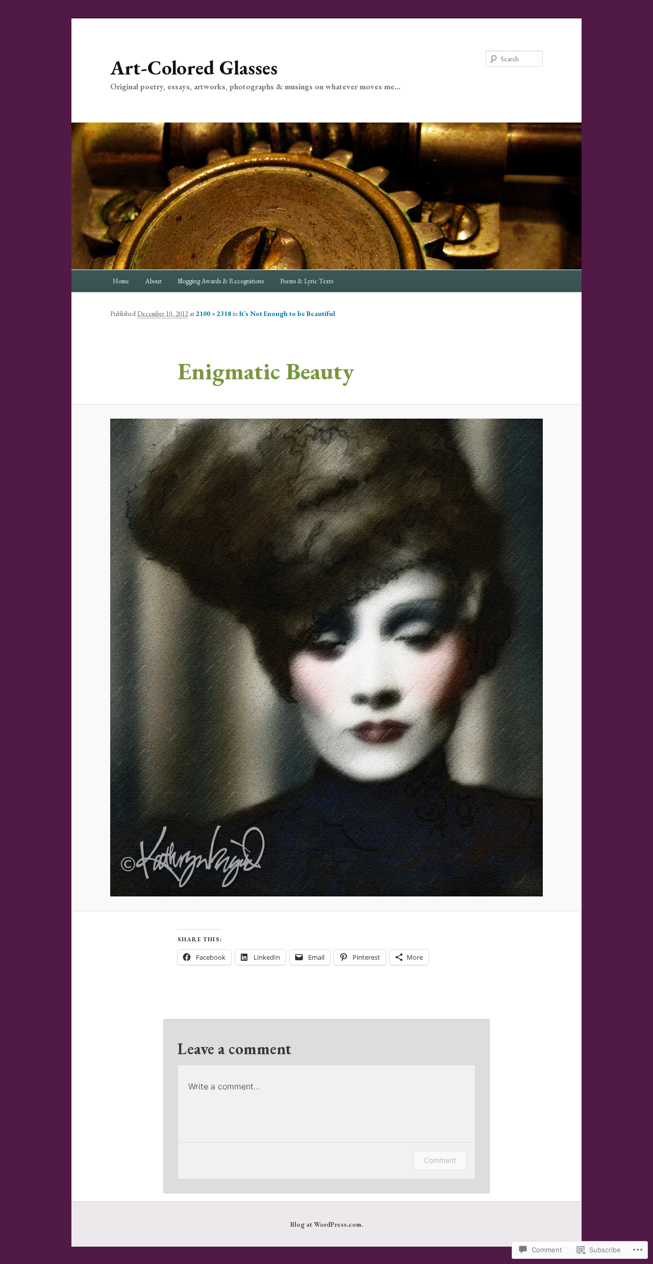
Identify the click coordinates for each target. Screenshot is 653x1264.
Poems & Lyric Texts (306, 281)
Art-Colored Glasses (194, 68)
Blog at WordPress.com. (326, 1224)
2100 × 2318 (213, 313)
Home (121, 281)
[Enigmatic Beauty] (326, 657)
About (153, 281)
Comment (440, 1160)
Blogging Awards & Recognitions (221, 281)
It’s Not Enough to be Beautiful (287, 313)
